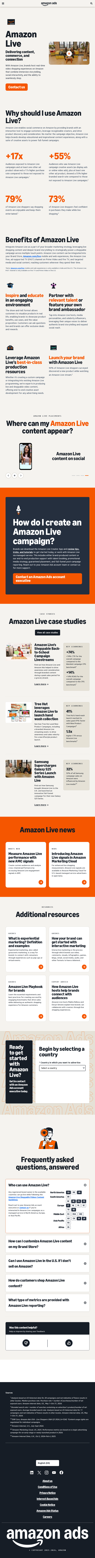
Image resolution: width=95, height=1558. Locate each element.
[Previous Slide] (8, 475)
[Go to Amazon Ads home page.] (47, 1536)
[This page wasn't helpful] (26, 1343)
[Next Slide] (21, 475)
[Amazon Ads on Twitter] (39, 1473)
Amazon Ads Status (47, 1510)
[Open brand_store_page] (26, 456)
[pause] (69, 53)
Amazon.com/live (32, 256)
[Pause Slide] (14, 475)
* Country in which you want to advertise (59, 1062)
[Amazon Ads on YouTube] (54, 1473)
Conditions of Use (47, 1487)
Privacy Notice (48, 1493)
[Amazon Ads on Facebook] (61, 1473)
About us (47, 1481)
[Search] (91, 3)
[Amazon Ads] (47, 3)
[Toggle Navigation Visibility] (3, 3)
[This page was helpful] (69, 1343)
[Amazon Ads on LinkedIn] (32, 1473)
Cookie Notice (47, 1504)
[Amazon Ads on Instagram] (46, 1473)
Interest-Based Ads (47, 1498)
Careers (47, 1516)
